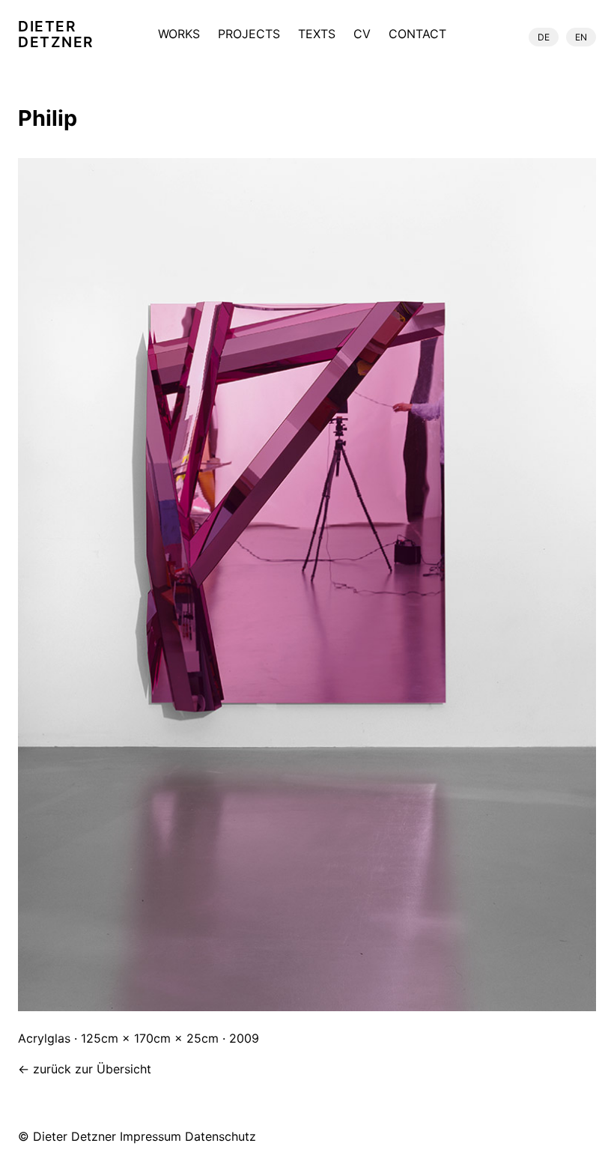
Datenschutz (220, 1136)
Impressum (150, 1136)
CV (362, 34)
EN (581, 37)
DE (544, 37)
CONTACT (417, 34)
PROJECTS (249, 34)
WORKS (179, 34)
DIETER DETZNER (56, 34)
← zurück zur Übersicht (84, 1068)
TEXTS (316, 34)
